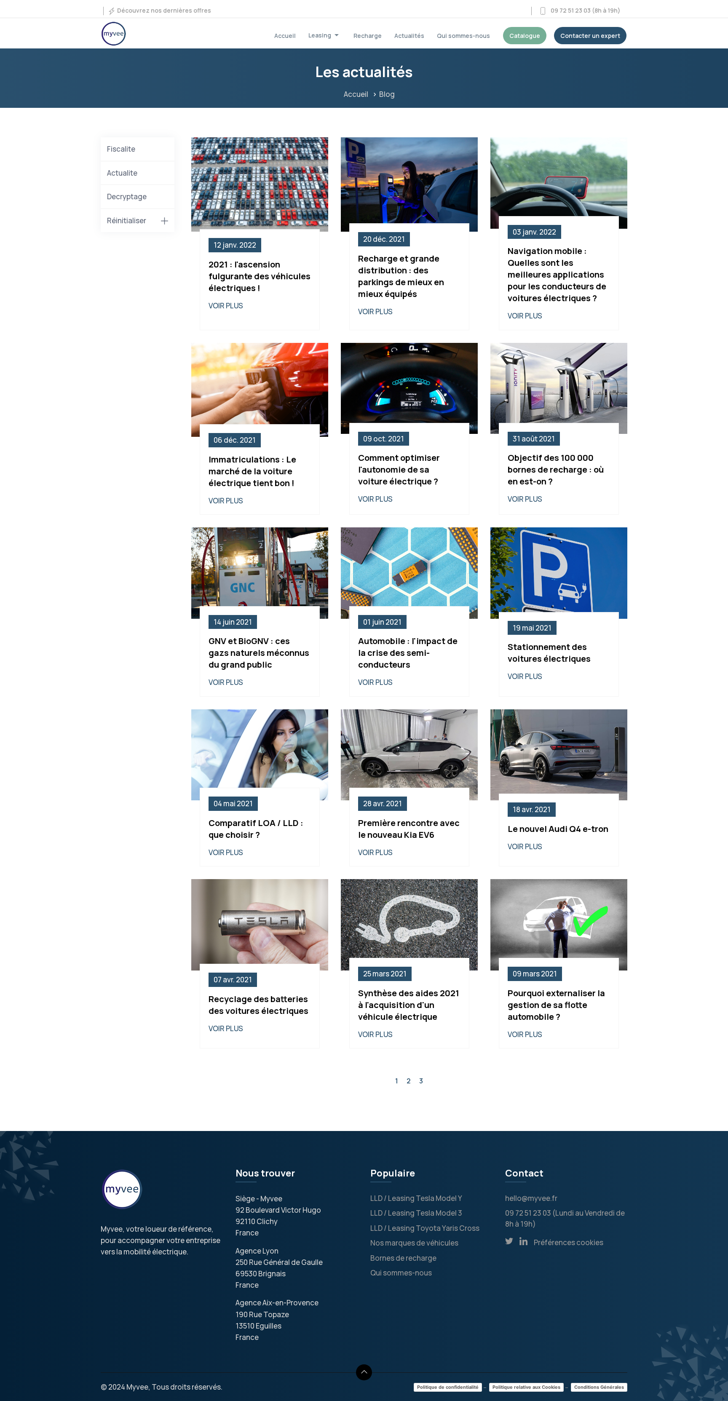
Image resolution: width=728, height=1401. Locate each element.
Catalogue (524, 36)
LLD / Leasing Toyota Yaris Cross (424, 1228)
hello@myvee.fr (531, 1198)
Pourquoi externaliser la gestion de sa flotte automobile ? (556, 1004)
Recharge (367, 36)
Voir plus (226, 305)
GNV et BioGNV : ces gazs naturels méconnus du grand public (259, 652)
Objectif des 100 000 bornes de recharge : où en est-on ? (556, 469)
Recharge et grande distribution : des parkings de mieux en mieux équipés (401, 276)
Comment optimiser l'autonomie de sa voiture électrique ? (399, 469)
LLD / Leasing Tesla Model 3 (416, 1213)
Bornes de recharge (403, 1258)
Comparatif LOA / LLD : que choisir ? (256, 828)
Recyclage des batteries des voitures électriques (258, 1004)
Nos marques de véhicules (414, 1243)
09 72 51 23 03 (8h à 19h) (584, 10)
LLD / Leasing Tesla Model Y (416, 1198)
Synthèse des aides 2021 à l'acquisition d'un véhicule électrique (408, 1004)
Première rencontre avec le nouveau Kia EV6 (409, 828)
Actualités (409, 36)
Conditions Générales (599, 1387)
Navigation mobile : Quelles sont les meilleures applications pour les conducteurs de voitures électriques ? (557, 274)
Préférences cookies (568, 1242)
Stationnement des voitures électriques (549, 652)
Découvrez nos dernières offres (163, 10)
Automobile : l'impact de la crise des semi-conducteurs (408, 652)
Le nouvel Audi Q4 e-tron (558, 828)
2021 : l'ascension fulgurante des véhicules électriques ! (259, 276)
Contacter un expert (590, 36)
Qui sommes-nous (463, 36)
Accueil (285, 36)
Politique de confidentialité (448, 1387)
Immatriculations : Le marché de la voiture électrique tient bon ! (252, 471)
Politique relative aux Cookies (526, 1387)
